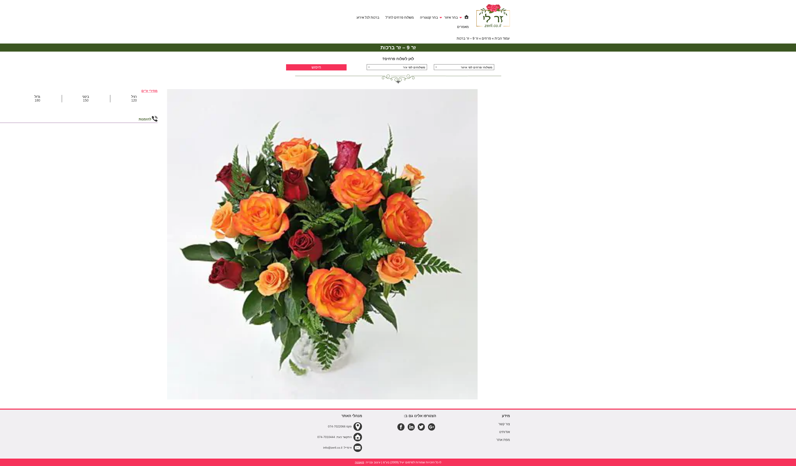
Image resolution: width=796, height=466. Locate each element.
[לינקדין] (411, 426)
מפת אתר (503, 440)
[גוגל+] (431, 426)
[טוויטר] (421, 426)
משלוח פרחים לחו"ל (400, 17)
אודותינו (504, 432)
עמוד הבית (502, 38)
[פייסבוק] (401, 426)
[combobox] (464, 67)
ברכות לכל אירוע (368, 17)
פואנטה (359, 462)
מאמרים (463, 27)
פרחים (486, 38)
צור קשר (504, 424)
